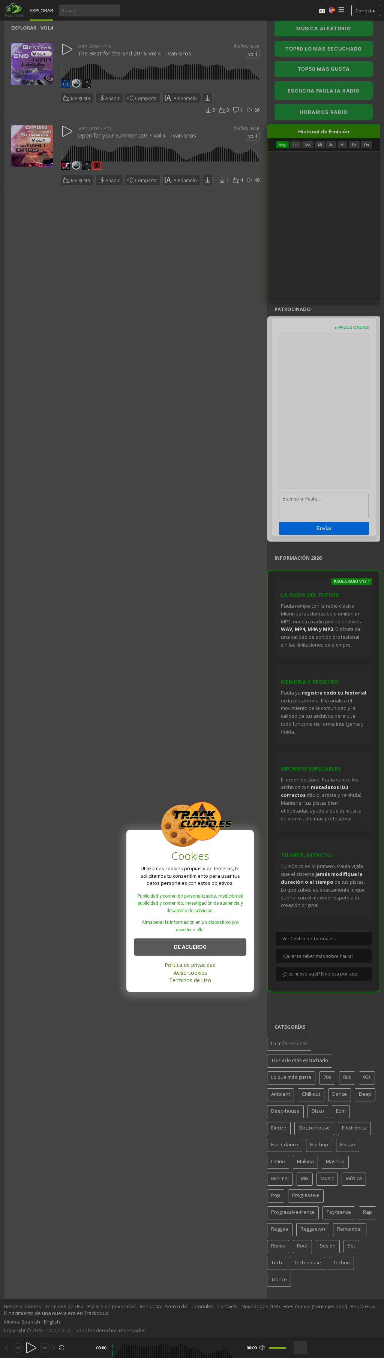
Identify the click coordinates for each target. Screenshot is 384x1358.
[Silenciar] (262, 1347)
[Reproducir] (31, 1347)
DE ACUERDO (190, 947)
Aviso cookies (190, 972)
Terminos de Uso (190, 980)
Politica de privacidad (190, 964)
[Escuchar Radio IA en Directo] (322, 10)
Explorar (41, 10)
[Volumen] (277, 1348)
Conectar (366, 10)
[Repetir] (61, 1347)
